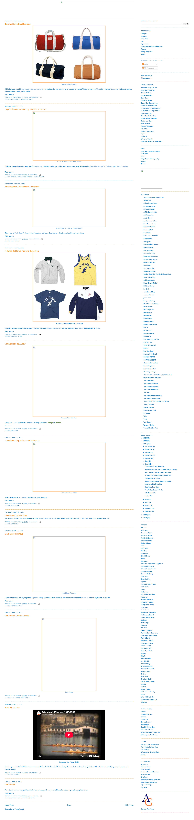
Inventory (144, 607)
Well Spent (147, 422)
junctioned (147, 298)
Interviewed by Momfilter (16, 515)
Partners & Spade (147, 640)
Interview (14, 524)
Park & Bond (145, 638)
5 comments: (33, 174)
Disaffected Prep (149, 253)
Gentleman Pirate (149, 271)
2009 (145, 518)
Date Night (144, 98)
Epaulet (143, 582)
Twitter (143, 164)
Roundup (24, 99)
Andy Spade (15, 241)
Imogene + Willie (147, 602)
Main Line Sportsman (150, 304)
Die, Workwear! (148, 250)
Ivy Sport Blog (146, 785)
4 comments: (33, 334)
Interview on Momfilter (149, 106)
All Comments (149, 68)
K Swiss (80, 328)
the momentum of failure (152, 378)
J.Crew (15, 423)
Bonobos (144, 561)
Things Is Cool (148, 404)
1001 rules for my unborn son (153, 197)
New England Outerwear (149, 633)
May (146, 499)
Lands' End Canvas (147, 617)
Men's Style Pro (148, 309)
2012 (145, 441)
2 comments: (34, 97)
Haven (143, 589)
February (148, 508)
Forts (32, 798)
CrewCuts (144, 719)
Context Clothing (147, 574)
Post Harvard (145, 769)
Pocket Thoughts (147, 126)
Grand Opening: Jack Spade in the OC (22, 441)
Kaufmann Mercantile (148, 612)
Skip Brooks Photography (150, 159)
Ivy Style (146, 289)
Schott (143, 653)
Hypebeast (144, 44)
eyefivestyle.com (149, 262)
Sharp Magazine (146, 52)
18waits (143, 528)
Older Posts (129, 805)
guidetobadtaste (149, 280)
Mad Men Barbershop (148, 116)
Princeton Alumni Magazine (150, 779)
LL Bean (144, 620)
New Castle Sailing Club (149, 747)
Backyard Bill (148, 230)
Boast (143, 558)
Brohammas (147, 238)
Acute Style (147, 218)
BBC (142, 546)
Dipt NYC (35, 598)
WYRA (143, 755)
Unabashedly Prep (149, 410)
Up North (146, 413)
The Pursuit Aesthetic (150, 386)
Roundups (144, 129)
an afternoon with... (150, 221)
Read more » (9, 94)
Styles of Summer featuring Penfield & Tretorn (25, 109)
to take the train (148, 407)
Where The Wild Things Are (150, 732)
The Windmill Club (147, 669)
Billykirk (144, 551)
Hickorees (144, 592)
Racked (143, 49)
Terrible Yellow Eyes (148, 727)
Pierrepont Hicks (147, 643)
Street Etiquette (148, 366)
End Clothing (145, 579)
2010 (145, 515)
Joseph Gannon (148, 295)
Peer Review (145, 123)
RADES (146, 348)
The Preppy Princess (150, 384)
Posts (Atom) (19, 809)
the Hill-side (145, 661)
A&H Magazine (148, 215)
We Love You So (147, 139)
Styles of (22, 176)
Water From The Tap (148, 692)
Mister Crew (147, 313)
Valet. (145, 416)
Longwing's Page (149, 301)
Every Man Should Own (149, 103)
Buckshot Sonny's (147, 566)
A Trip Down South (150, 212)
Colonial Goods (146, 571)
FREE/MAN (147, 265)
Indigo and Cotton (147, 605)
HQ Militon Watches (148, 594)
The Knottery (145, 664)
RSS (142, 156)
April (147, 502)
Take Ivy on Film (12, 708)
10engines (147, 200)
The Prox (144, 777)
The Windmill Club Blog (151, 398)
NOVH (145, 327)
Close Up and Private (148, 569)
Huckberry (144, 597)
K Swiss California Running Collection (22, 251)
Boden (143, 712)
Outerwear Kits (146, 121)
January (148, 511)
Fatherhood (15, 697)
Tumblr (143, 161)
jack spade (15, 505)
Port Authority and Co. (151, 339)
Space (143, 134)
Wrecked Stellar (148, 425)
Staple (143, 656)
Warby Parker (39, 176)
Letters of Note (146, 113)
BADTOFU (146, 233)
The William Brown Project (152, 395)
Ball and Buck (146, 543)
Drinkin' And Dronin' (150, 259)
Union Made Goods (147, 682)
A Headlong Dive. (149, 206)
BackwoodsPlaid (149, 227)
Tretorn (30, 176)
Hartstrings (145, 724)
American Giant (146, 533)
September (149, 455)
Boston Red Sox (146, 714)
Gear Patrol (145, 587)
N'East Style (147, 318)
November (149, 449)
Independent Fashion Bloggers (152, 46)
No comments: (34, 239)
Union (98, 328)
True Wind (144, 676)
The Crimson (145, 774)
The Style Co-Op (146, 666)
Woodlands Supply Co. (149, 699)
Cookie (143, 717)
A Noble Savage (148, 209)
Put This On (147, 342)
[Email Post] (41, 97)
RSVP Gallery (146, 646)
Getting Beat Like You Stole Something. (157, 274)
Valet (31, 99)
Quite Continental (149, 345)
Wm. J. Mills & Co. (147, 697)
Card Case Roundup (14, 534)
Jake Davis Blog (149, 292)
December (149, 446)
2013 (145, 438)
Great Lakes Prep (149, 277)
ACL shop (144, 530)
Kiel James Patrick (147, 615)
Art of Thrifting (146, 93)
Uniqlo (143, 684)
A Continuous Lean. (150, 203)
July (147, 461)
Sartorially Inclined (150, 354)
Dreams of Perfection (150, 256)
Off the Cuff (147, 330)
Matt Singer (145, 623)
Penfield (14, 176)
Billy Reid (144, 548)
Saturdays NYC (146, 651)
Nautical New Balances (149, 118)
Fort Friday (69, 692)
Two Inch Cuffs (146, 679)
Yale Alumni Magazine (149, 782)
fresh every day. (148, 268)
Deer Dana (144, 576)
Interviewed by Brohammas (150, 108)
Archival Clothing (147, 538)
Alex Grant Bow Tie (147, 90)
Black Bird (144, 553)
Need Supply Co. (147, 630)
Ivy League (15, 774)
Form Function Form (148, 584)
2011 (145, 444)
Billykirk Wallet (146, 95)
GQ (142, 41)
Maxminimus (147, 307)
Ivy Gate (144, 787)
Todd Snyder (145, 671)
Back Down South (149, 224)
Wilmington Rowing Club (150, 752)
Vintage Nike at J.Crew (15, 344)
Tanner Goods (146, 658)
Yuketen (144, 702)
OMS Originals (148, 333)
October (148, 452)
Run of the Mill (146, 648)
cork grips (147, 242)
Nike (31, 423)
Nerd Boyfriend (148, 321)
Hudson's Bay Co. (147, 599)
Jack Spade (145, 610)
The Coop (144, 764)
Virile (145, 419)
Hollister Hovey (148, 286)
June (147, 464)
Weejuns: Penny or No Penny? (151, 141)
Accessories (15, 99)
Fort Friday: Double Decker (17, 616)
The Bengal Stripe (149, 372)
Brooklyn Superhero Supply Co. (152, 564)
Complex (144, 33)
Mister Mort (147, 315)
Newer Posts (9, 805)
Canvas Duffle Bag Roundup (18, 24)
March (147, 505)
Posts (146, 64)
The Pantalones (148, 380)
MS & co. (144, 628)
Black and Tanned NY (150, 236)
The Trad (146, 392)
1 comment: (32, 503)
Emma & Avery (146, 722)
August (148, 458)
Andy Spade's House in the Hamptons (22, 187)
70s (54, 423)
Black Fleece (145, 556)
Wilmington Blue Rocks (149, 735)
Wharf (143, 694)
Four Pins (144, 39)
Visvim (143, 687)
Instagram (144, 154)
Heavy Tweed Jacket (150, 283)
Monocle (144, 625)
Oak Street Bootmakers (149, 635)
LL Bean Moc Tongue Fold (150, 111)
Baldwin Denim (146, 541)
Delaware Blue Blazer (150, 244)
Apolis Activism (146, 535)
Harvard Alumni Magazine (150, 772)
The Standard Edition (150, 389)
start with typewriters (150, 363)
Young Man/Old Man (150, 428)
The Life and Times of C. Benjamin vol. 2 (157, 375)
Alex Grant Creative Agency (150, 151)
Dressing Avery (146, 100)
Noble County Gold (150, 324)
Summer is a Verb (149, 369)
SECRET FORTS (149, 357)
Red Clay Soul (148, 351)
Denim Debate (148, 247)
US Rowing (145, 749)
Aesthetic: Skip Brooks (149, 88)
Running (14, 336)
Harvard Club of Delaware (150, 744)
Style (20, 336)
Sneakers (14, 430)
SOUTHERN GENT (149, 360)
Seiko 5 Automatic (147, 131)
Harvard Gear (145, 767)
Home (69, 805)
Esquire (144, 36)
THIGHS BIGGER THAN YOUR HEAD (156, 401)
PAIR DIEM (147, 336)
